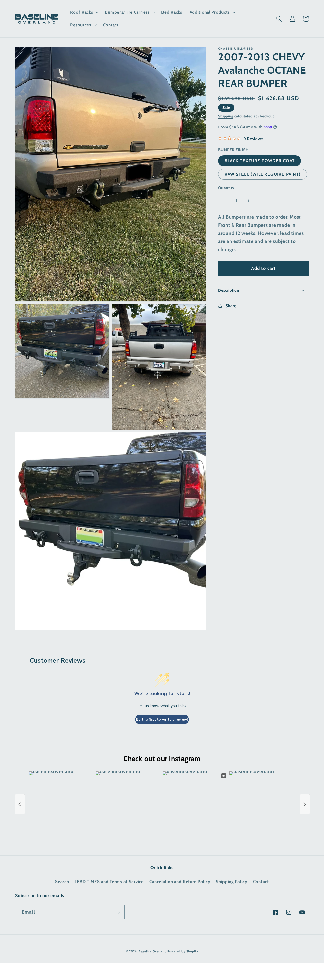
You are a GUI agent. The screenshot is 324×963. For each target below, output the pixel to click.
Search (62, 881)
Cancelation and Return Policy (179, 881)
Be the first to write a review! (162, 719)
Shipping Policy (231, 881)
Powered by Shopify (182, 951)
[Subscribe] (117, 912)
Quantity (226, 187)
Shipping (225, 116)
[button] (84, 12)
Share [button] (231, 305)
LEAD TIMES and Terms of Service (109, 881)
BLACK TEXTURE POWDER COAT (260, 160)
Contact (261, 881)
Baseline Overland (152, 951)
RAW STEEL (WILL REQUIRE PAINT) (263, 174)
